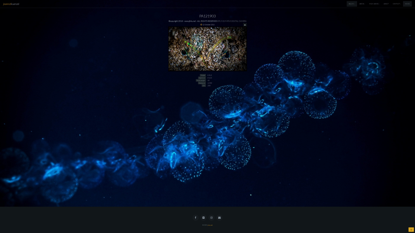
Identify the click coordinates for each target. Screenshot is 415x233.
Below (351, 4)
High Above (373, 4)
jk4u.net (210, 225)
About (386, 4)
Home (407, 4)
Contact (396, 4)
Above (361, 4)
